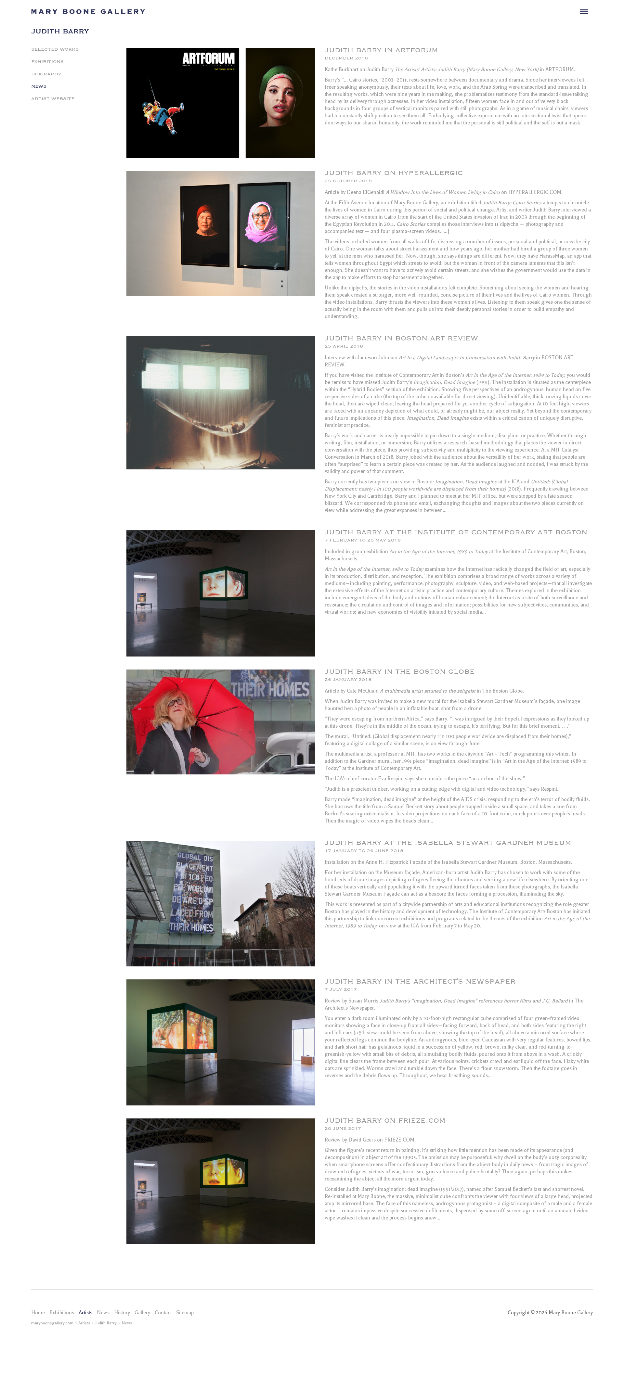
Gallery (142, 1313)
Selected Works (55, 48)
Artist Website (52, 98)
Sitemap (185, 1313)
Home (38, 1313)
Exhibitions (47, 61)
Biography (46, 73)
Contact (163, 1313)
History (122, 1313)
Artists (85, 1313)
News (38, 85)
